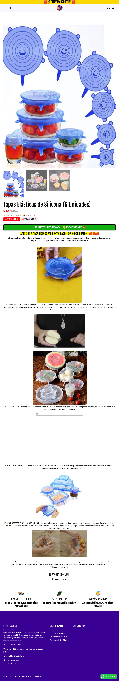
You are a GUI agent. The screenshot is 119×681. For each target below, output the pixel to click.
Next (112, 94)
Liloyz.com (18, 676)
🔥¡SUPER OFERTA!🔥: (19, 215)
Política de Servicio (57, 633)
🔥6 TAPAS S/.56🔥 (11, 219)
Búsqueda (53, 630)
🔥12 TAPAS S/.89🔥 (29, 219)
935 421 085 (10, 664)
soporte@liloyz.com (12, 660)
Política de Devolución (58, 637)
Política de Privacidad (58, 640)
